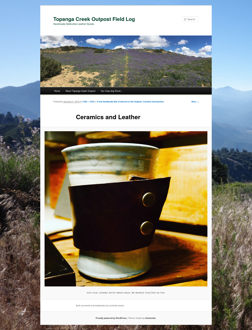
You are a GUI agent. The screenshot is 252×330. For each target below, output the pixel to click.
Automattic (150, 318)
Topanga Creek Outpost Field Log (94, 18)
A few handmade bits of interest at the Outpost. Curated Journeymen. (130, 101)
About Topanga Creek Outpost (80, 90)
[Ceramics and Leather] (126, 208)
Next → (195, 101)
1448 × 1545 (88, 101)
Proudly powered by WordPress (111, 318)
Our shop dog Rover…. (112, 90)
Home (57, 90)
